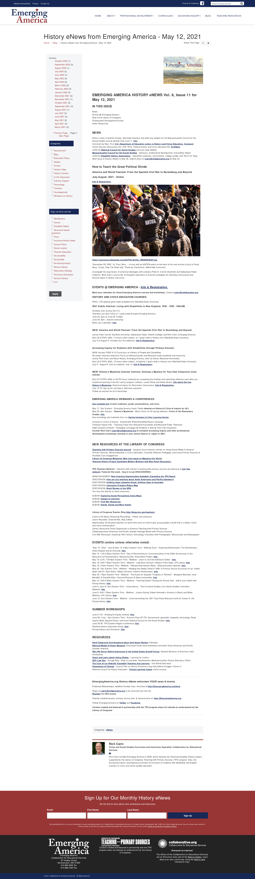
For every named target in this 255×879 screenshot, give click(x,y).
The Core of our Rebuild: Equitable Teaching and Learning (121, 663)
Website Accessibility (22, 3)
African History (61, 267)
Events (57, 165)
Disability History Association (116, 155)
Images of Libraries (110, 498)
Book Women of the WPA (119, 488)
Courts (57, 222)
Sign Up (188, 815)
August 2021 (60, 109)
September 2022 (62, 64)
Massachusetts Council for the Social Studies (114, 152)
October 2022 (61, 60)
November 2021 (62, 99)
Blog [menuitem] (208, 15)
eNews (109, 729)
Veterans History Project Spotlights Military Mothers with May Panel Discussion (131, 461)
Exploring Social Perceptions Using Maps (121, 495)
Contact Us (45, 3)
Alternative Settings (63, 270)
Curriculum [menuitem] (163, 16)
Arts (56, 282)
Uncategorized (60, 192)
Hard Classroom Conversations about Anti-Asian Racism (120, 642)
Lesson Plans (60, 244)
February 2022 (61, 88)
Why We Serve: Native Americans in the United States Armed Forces (126, 651)
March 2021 (60, 127)
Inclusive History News (64, 240)
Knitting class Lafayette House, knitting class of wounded (135, 482)
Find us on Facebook (190, 3)
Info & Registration (101, 181)
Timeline (58, 188)
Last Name (133, 810)
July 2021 (59, 113)
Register (96, 693)
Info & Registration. (154, 287)
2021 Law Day (99, 660)
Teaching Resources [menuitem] (229, 15)
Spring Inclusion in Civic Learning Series (148, 417)
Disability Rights (61, 226)
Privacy (35, 3)
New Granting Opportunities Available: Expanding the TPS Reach (143, 476)
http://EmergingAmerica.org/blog (164, 686)
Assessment (60, 150)
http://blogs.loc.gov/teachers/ (140, 512)
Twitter (122, 702)
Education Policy (61, 158)
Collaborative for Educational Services (62, 876)
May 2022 (59, 78)
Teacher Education (62, 251)
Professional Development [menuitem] (134, 16)
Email (50, 810)
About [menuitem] (109, 16)
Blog (55, 42)
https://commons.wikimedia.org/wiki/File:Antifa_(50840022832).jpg (124, 259)
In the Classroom (62, 177)
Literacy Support (61, 180)
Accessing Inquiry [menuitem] (187, 16)
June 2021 (59, 116)
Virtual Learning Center (140, 669)
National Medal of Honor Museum (108, 645)
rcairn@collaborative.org (157, 158)
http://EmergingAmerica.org (167, 698)
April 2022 (59, 81)
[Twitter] (208, 41)
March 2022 (60, 85)
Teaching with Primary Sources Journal (111, 449)
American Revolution (63, 274)
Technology (59, 184)
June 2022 (59, 74)
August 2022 (60, 68)
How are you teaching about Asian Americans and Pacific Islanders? (140, 479)
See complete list (100, 403)
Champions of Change (103, 666)
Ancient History (61, 278)
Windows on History (63, 195)
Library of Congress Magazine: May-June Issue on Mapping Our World (127, 458)
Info (135, 140)
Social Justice (60, 248)
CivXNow (175, 146)
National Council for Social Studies (118, 149)
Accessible (59, 259)
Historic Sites (60, 169)
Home (46, 42)
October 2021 (61, 102)
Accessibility (60, 255)
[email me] (110, 753)
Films (56, 236)
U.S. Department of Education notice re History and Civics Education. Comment (154, 143)
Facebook (135, 702)
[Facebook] (203, 41)
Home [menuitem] (98, 15)
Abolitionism (59, 218)
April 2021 (59, 123)
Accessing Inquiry (62, 263)
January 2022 (61, 92)
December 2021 (62, 95)
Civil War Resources (111, 501)
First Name (93, 810)
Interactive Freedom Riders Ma (122, 485)
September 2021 (62, 106)
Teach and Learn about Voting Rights (110, 657)
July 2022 (59, 71)
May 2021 (59, 120)
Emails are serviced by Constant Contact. (162, 826)
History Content (61, 173)
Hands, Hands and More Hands (116, 504)
